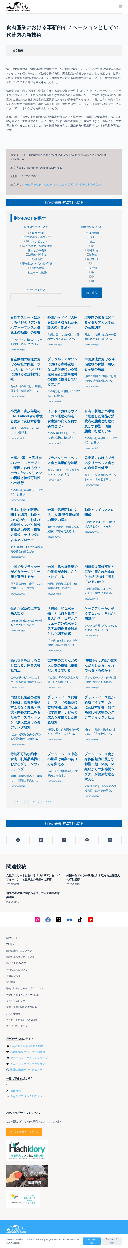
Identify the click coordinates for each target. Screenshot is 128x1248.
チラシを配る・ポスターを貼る (22, 994)
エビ (93, 237)
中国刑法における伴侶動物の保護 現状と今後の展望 (99, 364)
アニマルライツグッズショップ (29, 1058)
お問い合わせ (13, 1013)
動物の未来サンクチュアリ (20, 956)
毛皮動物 (93, 259)
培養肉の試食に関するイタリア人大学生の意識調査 (99, 322)
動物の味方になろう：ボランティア (25, 988)
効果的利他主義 (37, 254)
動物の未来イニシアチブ (19, 950)
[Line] (87, 840)
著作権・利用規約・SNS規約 (21, 1019)
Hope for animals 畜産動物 (27, 1046)
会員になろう (13, 975)
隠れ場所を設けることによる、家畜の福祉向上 (25, 665)
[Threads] (110, 840)
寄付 (12, 944)
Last (48, 801)
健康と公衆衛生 (37, 250)
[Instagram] (37, 919)
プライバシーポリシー (18, 1026)
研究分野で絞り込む (36, 227)
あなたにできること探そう (26, 1096)
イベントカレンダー (16, 1000)
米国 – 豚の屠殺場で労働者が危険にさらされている (63, 572)
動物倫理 (37, 259)
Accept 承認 (93, 1241)
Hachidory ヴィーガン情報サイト (30, 1051)
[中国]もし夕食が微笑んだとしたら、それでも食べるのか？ (100, 665)
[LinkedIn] (64, 840)
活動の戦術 (37, 268)
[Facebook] (18, 840)
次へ (40, 801)
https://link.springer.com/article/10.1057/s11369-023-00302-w (63, 184)
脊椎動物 (93, 250)
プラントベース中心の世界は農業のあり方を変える (63, 759)
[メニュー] (120, 6)
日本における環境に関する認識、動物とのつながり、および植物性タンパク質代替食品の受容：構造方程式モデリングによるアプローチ (25, 525)
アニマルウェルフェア (37, 237)
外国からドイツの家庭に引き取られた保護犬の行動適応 (63, 322)
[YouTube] (90, 919)
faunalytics (37, 232)
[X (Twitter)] (41, 840)
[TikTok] (80, 919)
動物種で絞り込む (91, 227)
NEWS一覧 (12, 937)
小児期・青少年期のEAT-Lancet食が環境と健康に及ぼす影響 (26, 416)
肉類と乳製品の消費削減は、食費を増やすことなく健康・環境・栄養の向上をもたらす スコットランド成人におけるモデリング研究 (25, 712)
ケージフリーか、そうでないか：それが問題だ (99, 613)
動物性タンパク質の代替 (37, 263)
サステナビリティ (37, 241)
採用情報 (11, 982)
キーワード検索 (36, 289)
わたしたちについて (16, 969)
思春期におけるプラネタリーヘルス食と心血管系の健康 (99, 463)
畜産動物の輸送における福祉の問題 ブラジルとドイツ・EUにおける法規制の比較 (26, 369)
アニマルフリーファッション (27, 1063)
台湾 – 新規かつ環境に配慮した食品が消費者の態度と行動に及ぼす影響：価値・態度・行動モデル (99, 421)
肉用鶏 (93, 268)
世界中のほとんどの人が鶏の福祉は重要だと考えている (63, 665)
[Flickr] (69, 919)
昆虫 (93, 241)
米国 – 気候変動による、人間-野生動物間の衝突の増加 (63, 515)
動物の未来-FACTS (16, 963)
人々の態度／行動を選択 (37, 246)
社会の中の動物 (37, 272)
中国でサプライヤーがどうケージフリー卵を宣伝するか (25, 572)
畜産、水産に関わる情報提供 (21, 1007)
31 (33, 801)
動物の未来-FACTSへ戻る (64, 203)
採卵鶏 (93, 254)
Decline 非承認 (112, 1241)
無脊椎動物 (93, 232)
